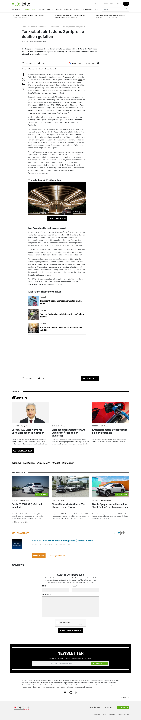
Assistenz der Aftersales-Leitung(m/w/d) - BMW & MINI (62, 540)
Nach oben (124, 697)
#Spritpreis (23, 426)
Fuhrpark (42, 27)
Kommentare (30, 63)
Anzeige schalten (57, 555)
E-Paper (118, 4)
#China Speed (24, 500)
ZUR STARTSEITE (90, 378)
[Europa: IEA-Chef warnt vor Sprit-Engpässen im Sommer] (30, 412)
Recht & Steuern (71, 9)
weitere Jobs (38, 555)
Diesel (80, 80)
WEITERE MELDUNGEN (22, 451)
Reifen (41, 9)
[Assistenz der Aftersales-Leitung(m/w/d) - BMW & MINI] (17, 544)
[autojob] (121, 533)
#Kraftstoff (43, 463)
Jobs (111, 4)
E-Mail (44, 586)
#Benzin (19, 398)
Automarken (86, 9)
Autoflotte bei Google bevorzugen (84, 63)
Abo (126, 4)
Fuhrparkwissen (54, 9)
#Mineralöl (67, 463)
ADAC (47, 82)
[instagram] (70, 692)
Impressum (97, 714)
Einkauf (79, 264)
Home (24, 27)
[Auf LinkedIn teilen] (23, 84)
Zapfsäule (65, 157)
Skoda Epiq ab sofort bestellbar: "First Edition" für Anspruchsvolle (110, 506)
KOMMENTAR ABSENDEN (70, 631)
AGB (104, 714)
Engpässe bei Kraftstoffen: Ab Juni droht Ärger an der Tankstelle (68, 432)
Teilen (43, 63)
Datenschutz (111, 714)
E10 (64, 77)
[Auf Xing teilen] (23, 89)
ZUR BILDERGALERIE (57, 219)
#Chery (63, 500)
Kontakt (109, 707)
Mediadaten (95, 707)
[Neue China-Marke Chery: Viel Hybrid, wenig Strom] (70, 486)
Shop (106, 4)
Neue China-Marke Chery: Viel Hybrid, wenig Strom (68, 506)
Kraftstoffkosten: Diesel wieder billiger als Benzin (109, 431)
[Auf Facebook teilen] (23, 74)
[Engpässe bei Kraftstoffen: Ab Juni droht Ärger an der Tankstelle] (70, 412)
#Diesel (55, 463)
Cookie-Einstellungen (123, 714)
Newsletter (97, 4)
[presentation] (127, 17)
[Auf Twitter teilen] (23, 79)
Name (74, 586)
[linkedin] (76, 692)
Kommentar (46, 594)
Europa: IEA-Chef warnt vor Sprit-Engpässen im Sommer (28, 431)
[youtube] (65, 692)
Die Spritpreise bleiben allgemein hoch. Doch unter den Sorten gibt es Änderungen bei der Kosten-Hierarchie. (109, 441)
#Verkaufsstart (106, 500)
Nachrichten (30, 9)
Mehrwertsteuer (62, 90)
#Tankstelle (28, 463)
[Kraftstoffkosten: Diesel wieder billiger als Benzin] (110, 412)
